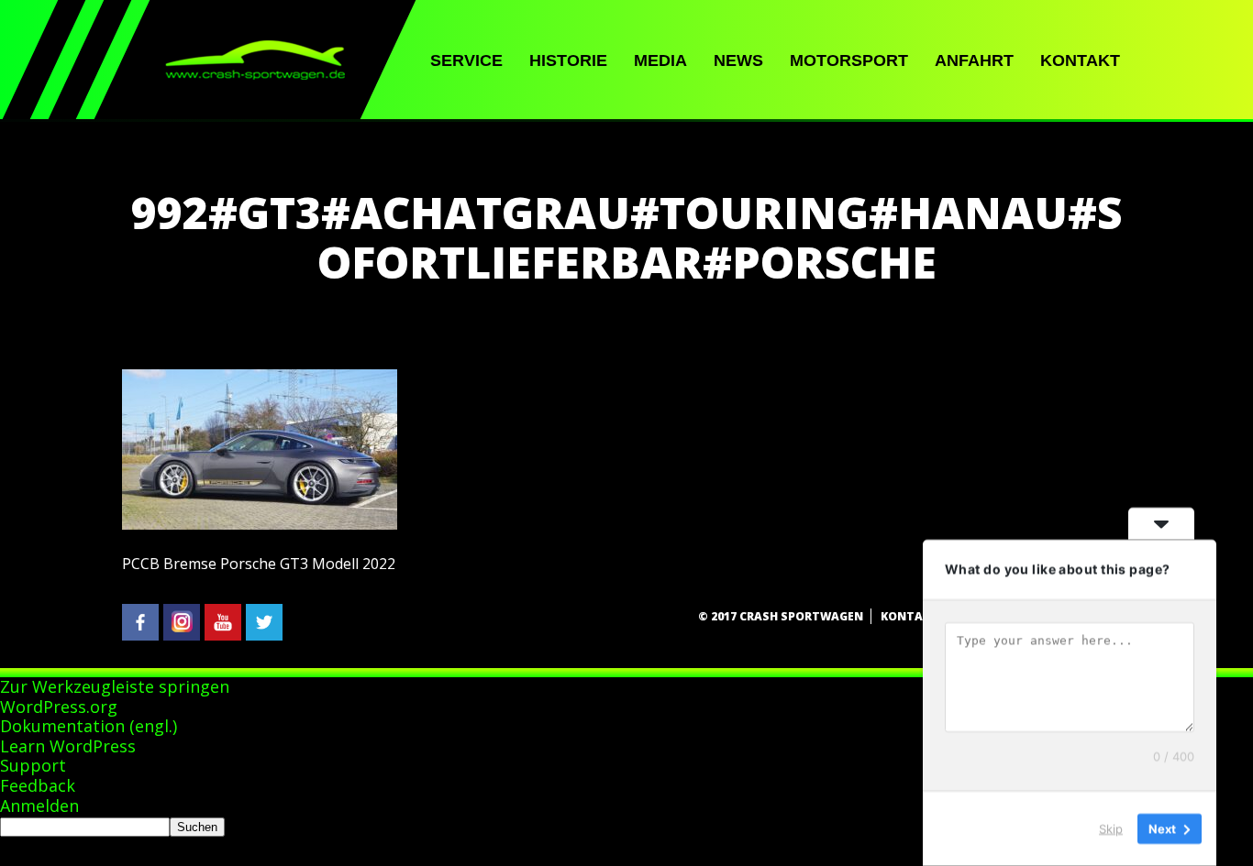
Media (660, 60)
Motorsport (849, 60)
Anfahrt (974, 60)
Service (466, 60)
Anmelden (39, 806)
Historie (568, 60)
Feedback (37, 785)
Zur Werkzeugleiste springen (114, 686)
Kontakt (1080, 60)
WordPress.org (58, 707)
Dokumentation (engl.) (88, 726)
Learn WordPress (68, 746)
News (738, 60)
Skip (1111, 828)
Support (33, 765)
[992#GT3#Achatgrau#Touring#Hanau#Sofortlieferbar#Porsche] (259, 524)
